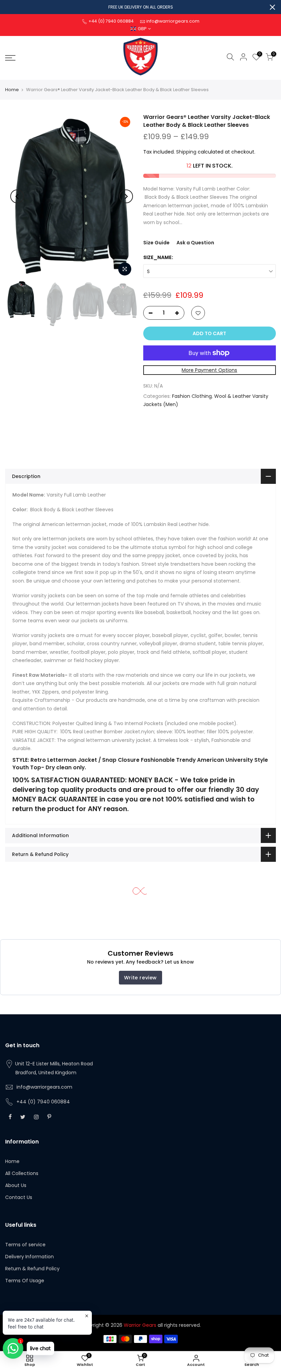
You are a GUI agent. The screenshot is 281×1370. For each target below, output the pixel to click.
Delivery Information (29, 1256)
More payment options (209, 370)
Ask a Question (195, 242)
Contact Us (18, 1197)
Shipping (186, 151)
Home (12, 89)
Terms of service (25, 1244)
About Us (15, 1185)
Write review (140, 977)
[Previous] (17, 196)
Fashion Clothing (192, 396)
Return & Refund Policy (32, 1268)
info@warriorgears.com (44, 1087)
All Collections (21, 1173)
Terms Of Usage (24, 1280)
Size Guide (156, 242)
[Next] (126, 196)
